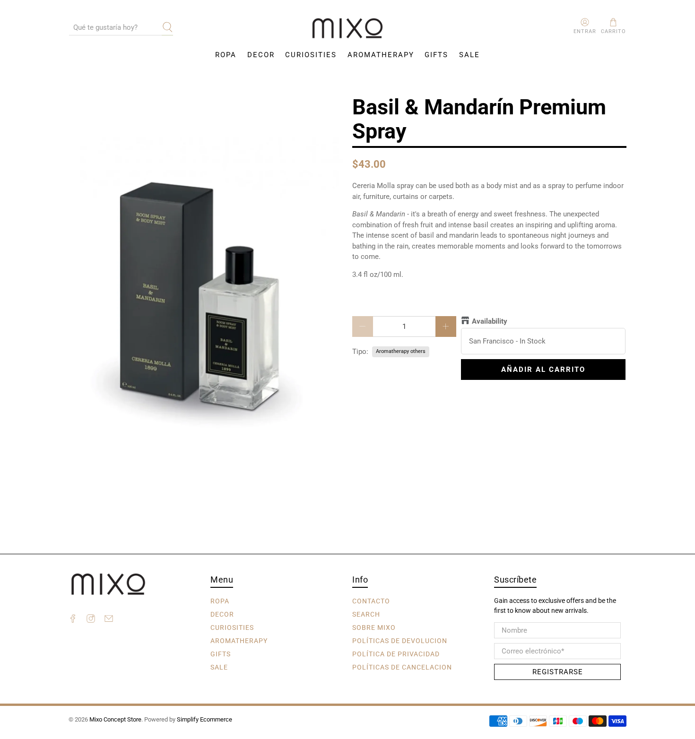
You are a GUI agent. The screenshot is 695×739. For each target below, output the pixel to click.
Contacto (371, 600)
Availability (489, 321)
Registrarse (557, 672)
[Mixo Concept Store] (347, 28)
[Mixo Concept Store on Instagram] (91, 620)
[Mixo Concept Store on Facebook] (73, 620)
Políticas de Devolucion (399, 640)
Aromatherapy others (401, 351)
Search (366, 614)
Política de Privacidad (396, 653)
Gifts (436, 55)
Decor (261, 55)
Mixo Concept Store (115, 719)
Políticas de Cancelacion (402, 666)
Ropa (225, 55)
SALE (469, 55)
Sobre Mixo (374, 627)
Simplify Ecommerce (204, 719)
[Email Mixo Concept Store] (108, 620)
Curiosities (311, 55)
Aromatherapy (381, 55)
